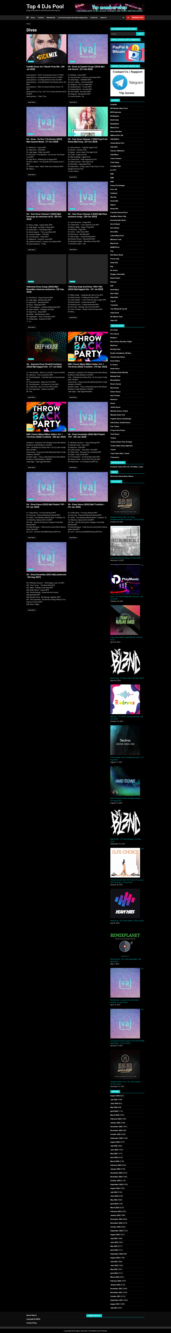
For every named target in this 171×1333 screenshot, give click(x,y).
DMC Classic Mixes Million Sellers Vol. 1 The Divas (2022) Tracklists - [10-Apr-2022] (88, 346)
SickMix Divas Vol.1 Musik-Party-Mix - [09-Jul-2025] (46, 49)
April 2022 (114, 1273)
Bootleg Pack (115, 349)
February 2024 (115, 1211)
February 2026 (115, 1119)
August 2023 (115, 1235)
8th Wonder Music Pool (119, 108)
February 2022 (115, 1281)
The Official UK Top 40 (118, 309)
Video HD (113, 320)
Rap (111, 266)
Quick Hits (114, 263)
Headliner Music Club (118, 216)
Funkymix (113, 193)
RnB (111, 286)
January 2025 (115, 1169)
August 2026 (115, 1096)
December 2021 (116, 1289)
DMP (112, 178)
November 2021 (116, 1292)
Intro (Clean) (115, 224)
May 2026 (113, 1107)
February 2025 (115, 1165)
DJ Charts (114, 365)
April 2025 (114, 1157)
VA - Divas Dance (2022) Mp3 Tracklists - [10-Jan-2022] (88, 487)
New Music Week (116, 255)
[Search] (123, 17)
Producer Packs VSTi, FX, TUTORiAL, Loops (126, 467)
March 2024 (114, 1208)
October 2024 (115, 1181)
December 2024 (116, 1173)
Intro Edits (114, 232)
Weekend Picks (137, 17)
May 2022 (113, 1269)
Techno (113, 438)
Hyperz (113, 205)
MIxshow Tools (116, 239)
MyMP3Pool (114, 247)
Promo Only (114, 259)
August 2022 (115, 1258)
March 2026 (114, 1115)
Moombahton (115, 380)
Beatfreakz (114, 120)
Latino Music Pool (117, 236)
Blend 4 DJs (114, 128)
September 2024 (116, 1184)
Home (33, 17)
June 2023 (114, 1242)
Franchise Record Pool (118, 212)
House (112, 403)
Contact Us (94, 17)
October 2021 (115, 1296)
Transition (114, 305)
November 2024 (116, 1177)
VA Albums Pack (116, 317)
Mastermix (114, 243)
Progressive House (117, 430)
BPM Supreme (115, 112)
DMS (112, 182)
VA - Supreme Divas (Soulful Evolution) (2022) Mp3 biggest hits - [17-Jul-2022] (46, 346)
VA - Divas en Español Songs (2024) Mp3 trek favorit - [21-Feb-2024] (88, 49)
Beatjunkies (114, 124)
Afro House (114, 334)
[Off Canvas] (27, 17)
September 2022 (116, 1254)
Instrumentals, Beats (118, 220)
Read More (31, 102)
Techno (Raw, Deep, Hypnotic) (121, 446)
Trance (113, 450)
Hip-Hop (113, 197)
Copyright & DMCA (33, 1319)
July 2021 (113, 1308)
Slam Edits (114, 297)
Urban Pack (114, 313)
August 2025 (115, 1142)
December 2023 (116, 1219)
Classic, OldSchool (117, 151)
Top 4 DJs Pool (45, 6)
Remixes (113, 282)
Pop (111, 251)
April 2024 (114, 1204)
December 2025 (116, 1127)
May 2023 (113, 1246)
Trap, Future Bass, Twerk (119, 453)
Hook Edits (114, 201)
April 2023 (114, 1250)
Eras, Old (113, 189)
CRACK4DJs (114, 139)
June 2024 (114, 1196)
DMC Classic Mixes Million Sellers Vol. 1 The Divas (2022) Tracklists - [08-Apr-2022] (46, 417)
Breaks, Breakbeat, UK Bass (120, 353)
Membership (51, 17)
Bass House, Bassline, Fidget (121, 342)
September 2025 (116, 1138)
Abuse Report (31, 1315)
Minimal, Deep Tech (117, 415)
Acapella (113, 104)
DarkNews (93, 1331)
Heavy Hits (114, 209)
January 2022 (115, 1285)
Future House (115, 392)
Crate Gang (114, 162)
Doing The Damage (117, 185)
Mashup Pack (115, 376)
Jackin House (115, 407)
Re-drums (114, 270)
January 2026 (115, 1123)
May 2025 (113, 1154)
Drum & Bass (115, 361)
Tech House (114, 434)
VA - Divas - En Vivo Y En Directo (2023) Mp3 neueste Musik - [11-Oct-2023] (46, 121)
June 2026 (114, 1103)
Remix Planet (115, 278)
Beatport (113, 338)
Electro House (115, 384)
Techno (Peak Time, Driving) (121, 442)
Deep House (115, 369)
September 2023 (116, 1231)
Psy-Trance (114, 426)
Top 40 (112, 301)
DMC (112, 174)
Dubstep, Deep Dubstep (119, 372)
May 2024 (113, 1200)
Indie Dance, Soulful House (120, 423)
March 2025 (114, 1161)
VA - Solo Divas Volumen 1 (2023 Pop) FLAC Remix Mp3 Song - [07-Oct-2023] (88, 121)
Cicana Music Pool (117, 143)
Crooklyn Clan (115, 166)
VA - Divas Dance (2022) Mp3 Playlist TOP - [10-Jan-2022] (46, 487)
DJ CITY (113, 170)
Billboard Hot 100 (116, 135)
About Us (103, 17)
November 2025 (116, 1130)
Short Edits (114, 293)
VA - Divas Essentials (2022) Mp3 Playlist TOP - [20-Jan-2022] (88, 417)
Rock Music (114, 290)
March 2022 (114, 1277)
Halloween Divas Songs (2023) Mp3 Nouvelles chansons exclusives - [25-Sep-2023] (46, 269)
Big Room (113, 345)
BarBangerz (114, 116)
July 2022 (113, 1262)
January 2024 (115, 1215)
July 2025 (113, 1146)
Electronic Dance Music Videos (121, 476)
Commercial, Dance (117, 357)
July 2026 (113, 1100)
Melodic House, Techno (119, 411)
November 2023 (116, 1223)
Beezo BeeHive (116, 131)
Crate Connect (115, 158)
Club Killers (114, 155)
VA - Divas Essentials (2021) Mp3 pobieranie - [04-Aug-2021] (46, 557)
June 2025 (114, 1150)
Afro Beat (114, 330)
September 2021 (116, 1300)
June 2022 (114, 1265)
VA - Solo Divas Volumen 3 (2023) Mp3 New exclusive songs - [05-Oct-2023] (88, 196)
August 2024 (115, 1188)
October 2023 (115, 1227)
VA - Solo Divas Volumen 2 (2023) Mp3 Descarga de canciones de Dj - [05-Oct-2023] (46, 196)
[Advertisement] (110, 7)
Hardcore (113, 399)
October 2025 (115, 1134)
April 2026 (114, 1111)
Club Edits (114, 147)
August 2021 (115, 1304)
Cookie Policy (31, 1323)
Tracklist (41, 17)
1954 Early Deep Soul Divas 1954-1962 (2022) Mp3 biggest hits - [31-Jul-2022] (88, 269)
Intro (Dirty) (114, 228)
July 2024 (113, 1192)
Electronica (114, 388)
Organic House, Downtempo (120, 419)
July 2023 (113, 1238)
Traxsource (114, 457)
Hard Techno (115, 396)
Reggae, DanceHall (117, 274)
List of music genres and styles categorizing (72, 17)
